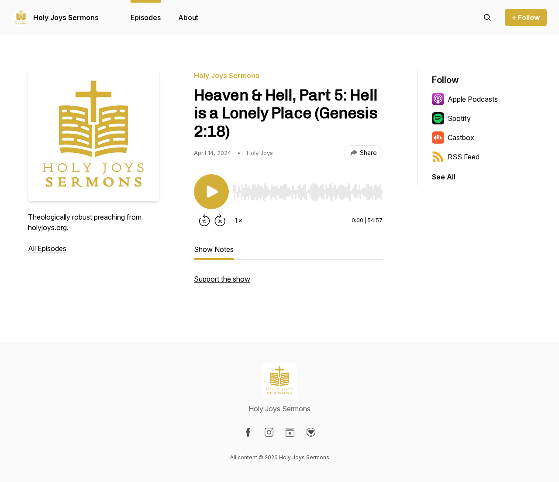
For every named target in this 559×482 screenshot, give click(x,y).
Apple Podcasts (473, 99)
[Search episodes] (487, 17)
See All (443, 176)
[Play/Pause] (211, 191)
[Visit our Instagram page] (269, 432)
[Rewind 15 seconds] (204, 220)
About (188, 17)
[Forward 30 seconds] (220, 220)
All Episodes (47, 248)
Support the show (222, 279)
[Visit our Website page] (290, 432)
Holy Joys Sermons (66, 17)
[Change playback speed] (238, 220)
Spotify (459, 118)
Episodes (146, 17)
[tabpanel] (288, 283)
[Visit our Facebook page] (248, 432)
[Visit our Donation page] (311, 432)
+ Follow (526, 17)
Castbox (461, 137)
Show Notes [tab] (214, 249)
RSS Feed (464, 156)
